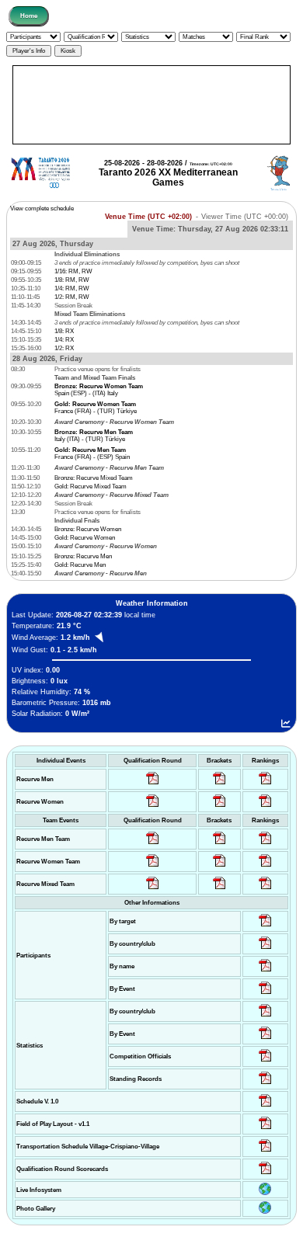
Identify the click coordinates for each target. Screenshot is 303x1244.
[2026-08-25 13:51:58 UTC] (265, 1151)
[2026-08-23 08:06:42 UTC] (265, 1106)
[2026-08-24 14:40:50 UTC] (265, 949)
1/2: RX (64, 348)
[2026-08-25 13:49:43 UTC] (265, 1061)
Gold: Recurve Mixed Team (90, 486)
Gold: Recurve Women (84, 537)
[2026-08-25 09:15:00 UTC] (265, 1129)
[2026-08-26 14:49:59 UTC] (219, 867)
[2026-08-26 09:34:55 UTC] (153, 784)
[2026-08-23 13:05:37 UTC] (265, 926)
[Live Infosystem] (265, 1193)
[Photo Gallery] (265, 1211)
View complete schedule (42, 208)
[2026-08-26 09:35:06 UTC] (153, 889)
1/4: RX (64, 339)
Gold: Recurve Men (80, 564)
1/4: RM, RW (71, 288)
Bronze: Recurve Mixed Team (93, 477)
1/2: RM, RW (71, 297)
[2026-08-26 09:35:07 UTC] (153, 867)
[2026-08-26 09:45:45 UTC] (265, 1174)
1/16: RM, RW (73, 271)
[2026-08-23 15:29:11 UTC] (265, 1084)
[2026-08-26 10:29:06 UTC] (219, 784)
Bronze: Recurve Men (83, 556)
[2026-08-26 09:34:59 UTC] (153, 807)
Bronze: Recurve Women (87, 529)
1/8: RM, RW (71, 279)
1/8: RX (64, 331)
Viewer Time (244, 217)
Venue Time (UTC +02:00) (148, 216)
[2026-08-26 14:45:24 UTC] (219, 844)
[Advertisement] (151, 105)
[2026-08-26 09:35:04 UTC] (153, 844)
